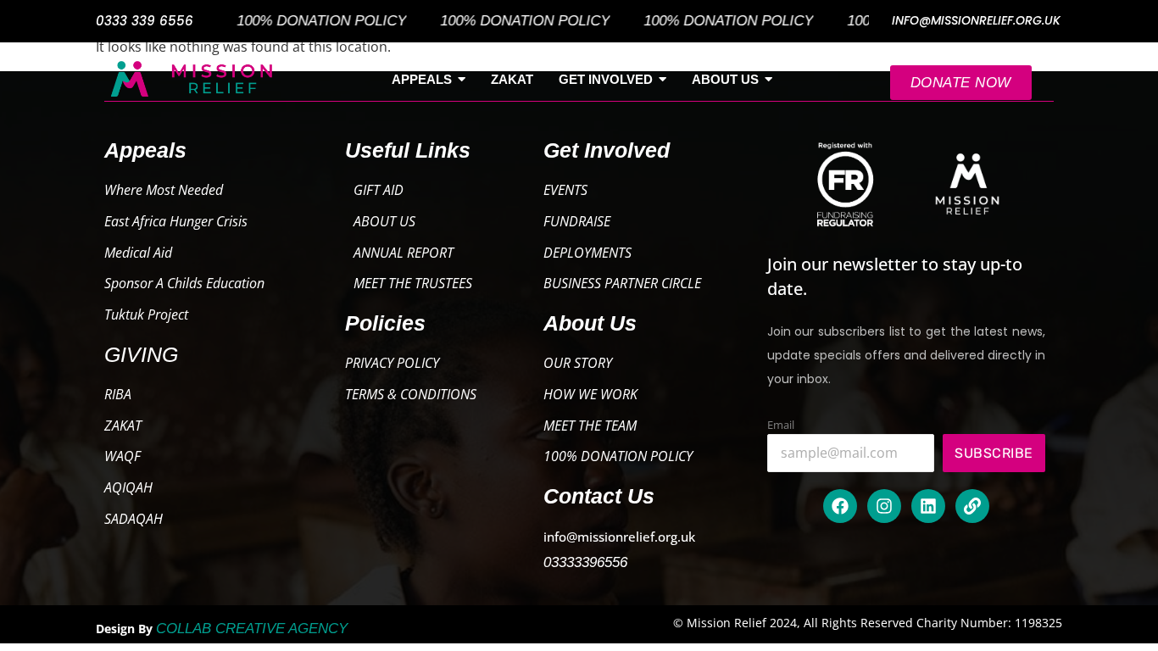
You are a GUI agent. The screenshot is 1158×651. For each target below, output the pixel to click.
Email (780, 425)
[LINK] (972, 506)
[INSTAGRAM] (884, 506)
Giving (141, 354)
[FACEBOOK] (840, 506)
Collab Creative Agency (252, 628)
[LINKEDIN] (928, 506)
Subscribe (994, 453)
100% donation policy (308, 21)
